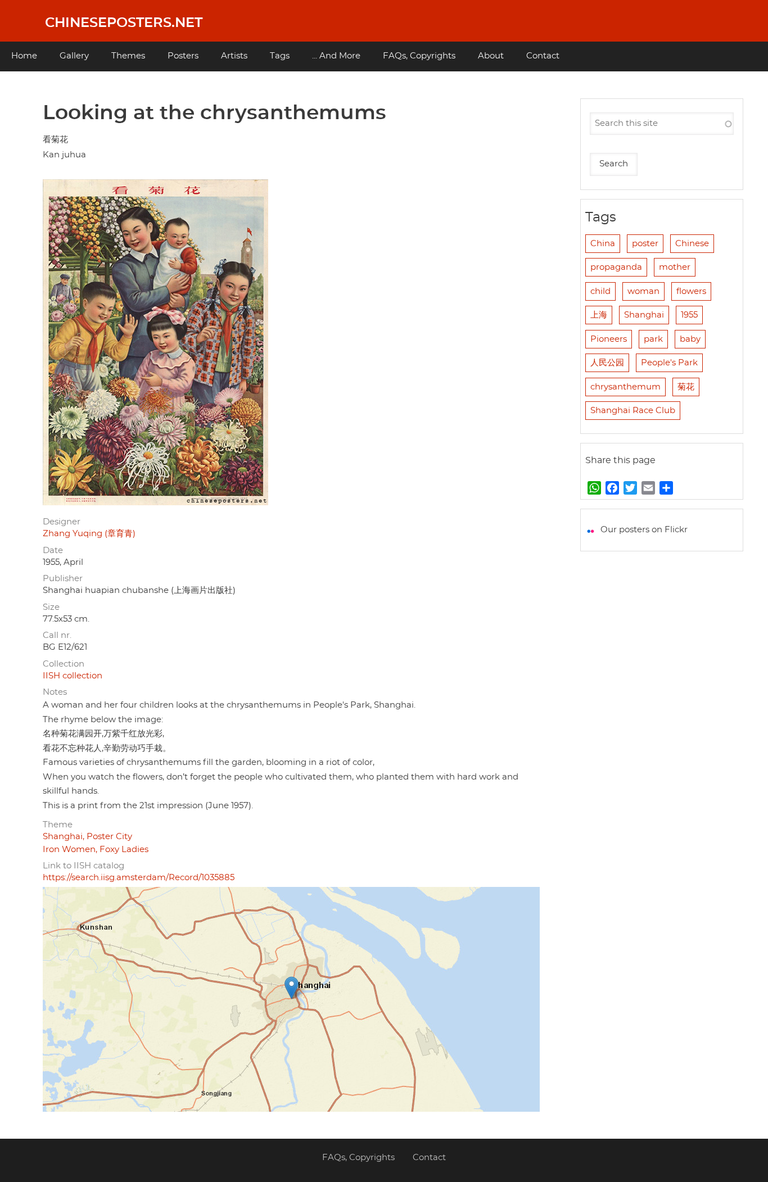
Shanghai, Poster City (87, 836)
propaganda (616, 267)
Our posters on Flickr (644, 530)
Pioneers (608, 339)
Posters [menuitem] (183, 56)
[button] (291, 987)
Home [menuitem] (24, 56)
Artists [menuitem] (234, 56)
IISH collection (72, 676)
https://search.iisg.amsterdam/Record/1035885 (138, 877)
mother (674, 267)
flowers (691, 291)
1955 (689, 315)
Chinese (692, 243)
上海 (598, 315)
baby (690, 339)
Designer (61, 522)
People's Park (669, 363)
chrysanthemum (625, 387)
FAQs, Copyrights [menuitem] (419, 56)
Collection (63, 664)
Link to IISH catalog (83, 866)
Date (53, 550)
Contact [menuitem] (542, 56)
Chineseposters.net (123, 23)
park (653, 339)
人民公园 (607, 363)
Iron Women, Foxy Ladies (95, 849)
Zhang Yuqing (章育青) (89, 533)
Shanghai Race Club (632, 410)
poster (645, 243)
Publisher (63, 578)
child (600, 291)
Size (51, 607)
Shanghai (644, 315)
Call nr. (57, 635)
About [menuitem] (491, 56)
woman (643, 291)
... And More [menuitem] (336, 56)
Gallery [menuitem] (74, 56)
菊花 (685, 387)
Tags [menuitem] (280, 56)
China (602, 243)
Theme (58, 825)
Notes (55, 692)
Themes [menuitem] (128, 56)
